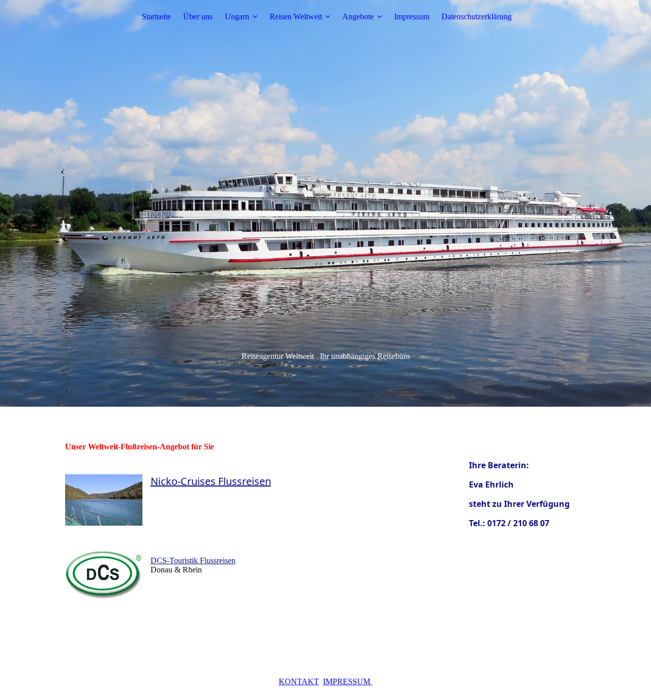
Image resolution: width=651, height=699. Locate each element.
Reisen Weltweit (296, 16)
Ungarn (237, 16)
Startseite (156, 16)
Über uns (198, 16)
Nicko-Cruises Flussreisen (211, 481)
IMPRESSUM (347, 681)
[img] (325, 203)
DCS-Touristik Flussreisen (193, 560)
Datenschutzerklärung (476, 16)
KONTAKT (299, 681)
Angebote (358, 16)
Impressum (411, 16)
